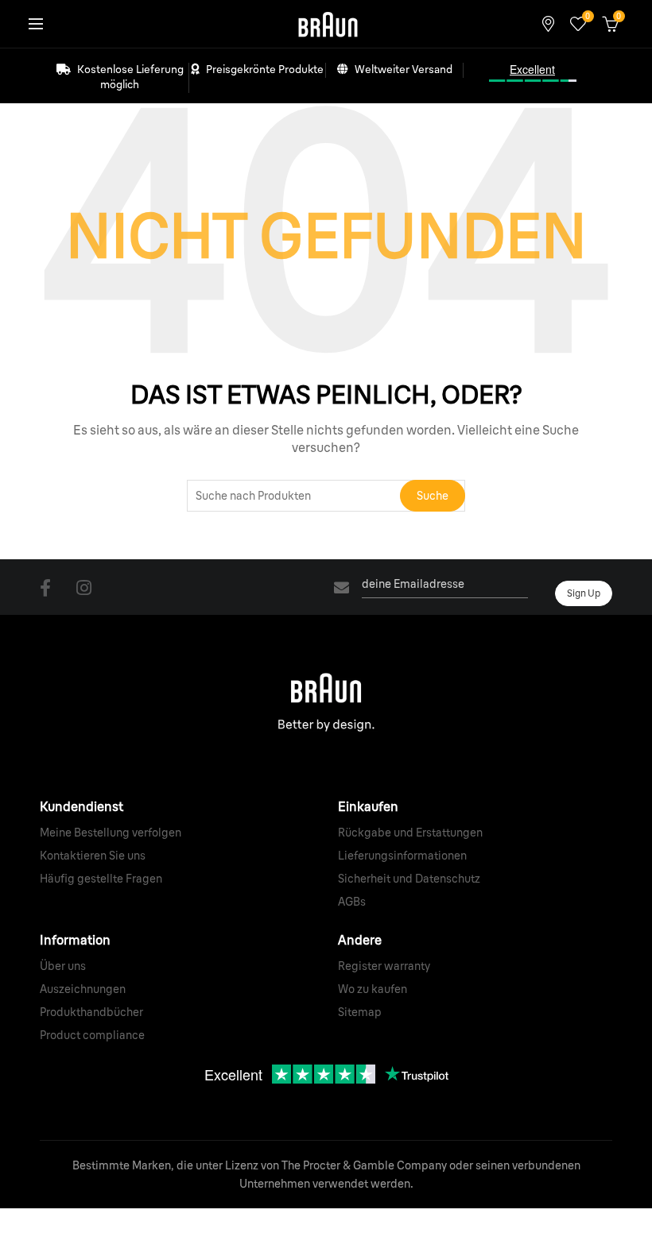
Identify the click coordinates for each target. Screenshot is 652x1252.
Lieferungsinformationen (402, 855)
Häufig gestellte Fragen (101, 878)
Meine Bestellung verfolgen (110, 832)
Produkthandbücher (91, 1012)
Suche (432, 496)
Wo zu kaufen (372, 989)
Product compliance (92, 1035)
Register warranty (384, 966)
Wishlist (587, 16)
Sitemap (360, 1012)
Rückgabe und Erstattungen (410, 832)
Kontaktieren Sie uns (93, 855)
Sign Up (583, 593)
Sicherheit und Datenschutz (409, 878)
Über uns (63, 966)
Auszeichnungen (83, 989)
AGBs (352, 902)
